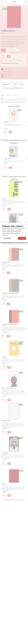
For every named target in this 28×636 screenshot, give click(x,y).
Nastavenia (8, 238)
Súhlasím (22, 238)
